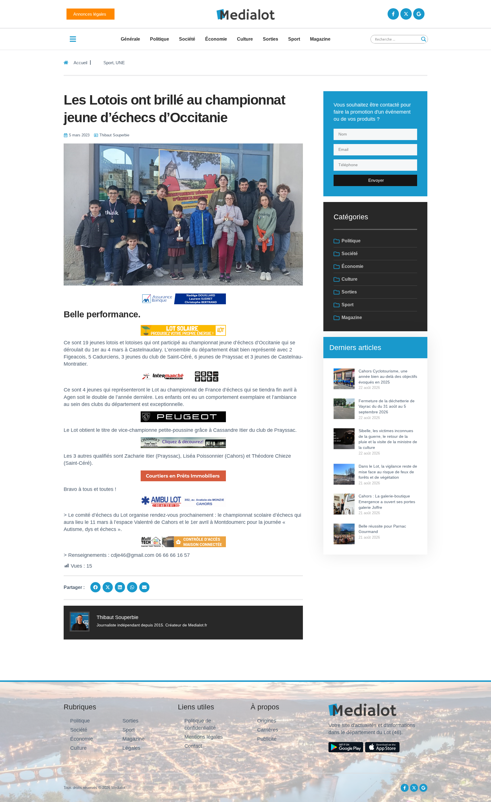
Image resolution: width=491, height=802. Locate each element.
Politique (159, 39)
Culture (245, 39)
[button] (95, 587)
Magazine (320, 39)
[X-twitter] (406, 14)
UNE (120, 62)
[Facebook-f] (393, 14)
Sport (294, 39)
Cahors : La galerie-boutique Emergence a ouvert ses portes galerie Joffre (387, 501)
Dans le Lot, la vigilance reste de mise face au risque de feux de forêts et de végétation (388, 472)
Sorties (270, 39)
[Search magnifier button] (424, 39)
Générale (130, 39)
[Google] (419, 14)
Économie (216, 39)
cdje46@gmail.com (132, 555)
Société (187, 39)
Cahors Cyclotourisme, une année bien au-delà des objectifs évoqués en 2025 (388, 376)
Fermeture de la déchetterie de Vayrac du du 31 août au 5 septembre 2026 (387, 406)
